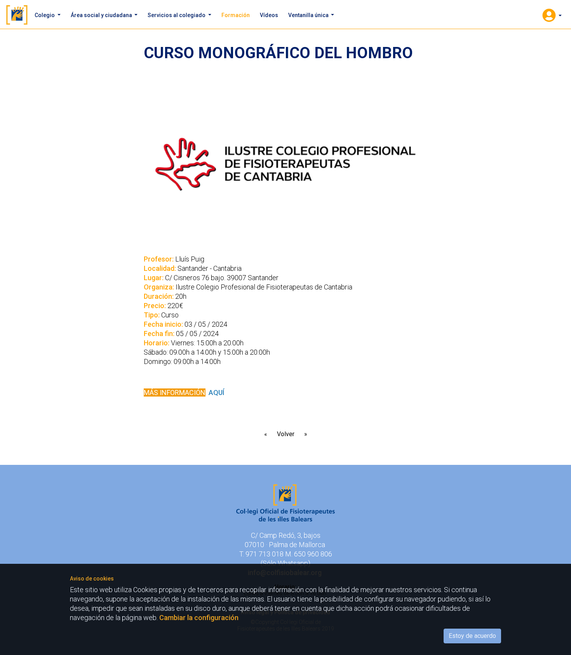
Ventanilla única (309, 15)
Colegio (45, 15)
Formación (235, 15)
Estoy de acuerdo (472, 635)
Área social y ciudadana (102, 15)
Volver (285, 434)
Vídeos (269, 15)
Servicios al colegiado (177, 15)
